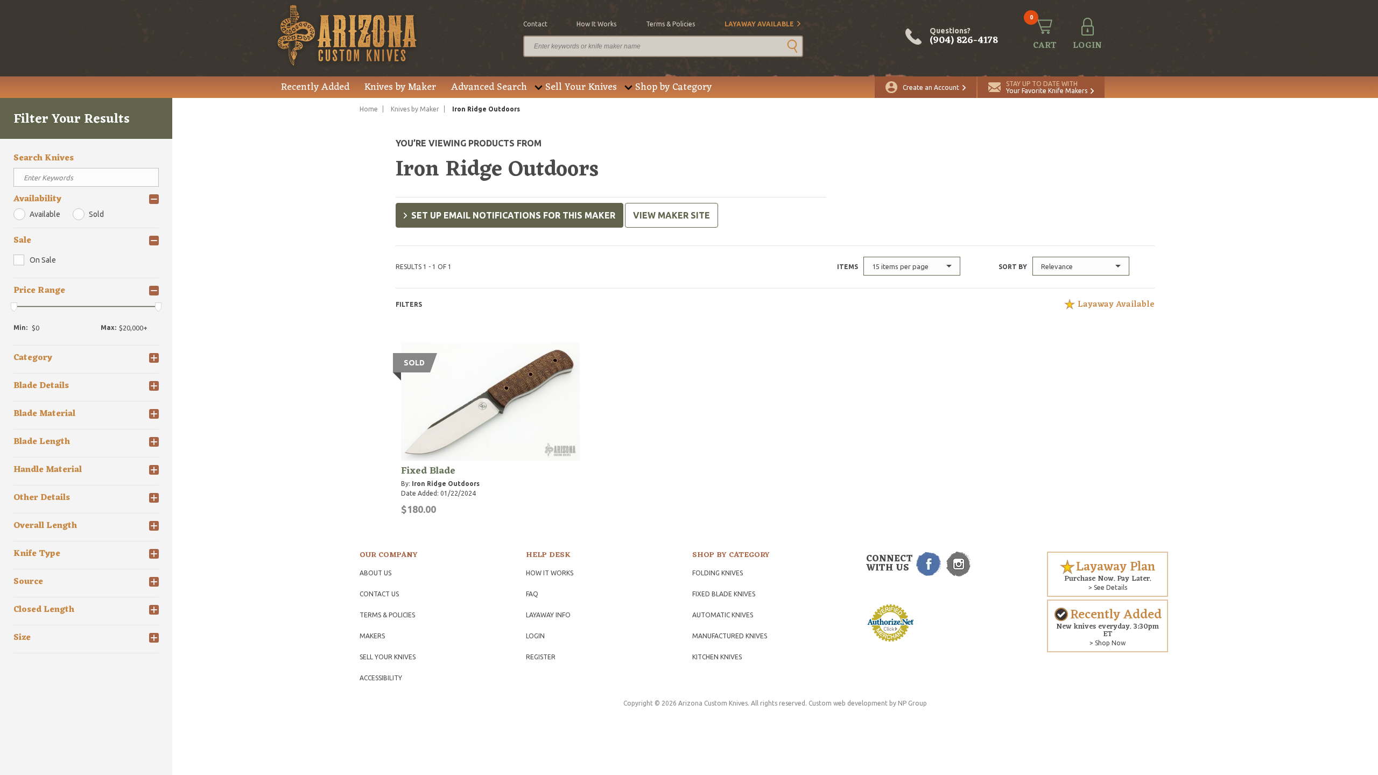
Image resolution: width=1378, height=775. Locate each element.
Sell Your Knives (581, 87)
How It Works (549, 572)
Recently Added (315, 87)
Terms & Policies (387, 614)
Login (535, 635)
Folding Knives (717, 572)
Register (541, 656)
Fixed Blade (428, 471)
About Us (375, 572)
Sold (96, 214)
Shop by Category (673, 87)
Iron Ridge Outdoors (446, 483)
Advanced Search (489, 87)
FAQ (532, 593)
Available (45, 214)
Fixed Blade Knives (723, 593)
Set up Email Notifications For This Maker (513, 215)
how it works (596, 23)
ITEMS (847, 266)
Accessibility (381, 677)
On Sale (43, 260)
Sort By (1013, 266)
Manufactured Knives (729, 635)
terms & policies (670, 23)
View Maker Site (671, 215)
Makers (372, 635)
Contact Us (379, 593)
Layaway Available (759, 23)
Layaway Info (548, 614)
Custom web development (848, 703)
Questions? (964, 36)
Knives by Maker (400, 87)
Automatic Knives (722, 614)
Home (369, 108)
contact (535, 23)
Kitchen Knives (717, 656)
